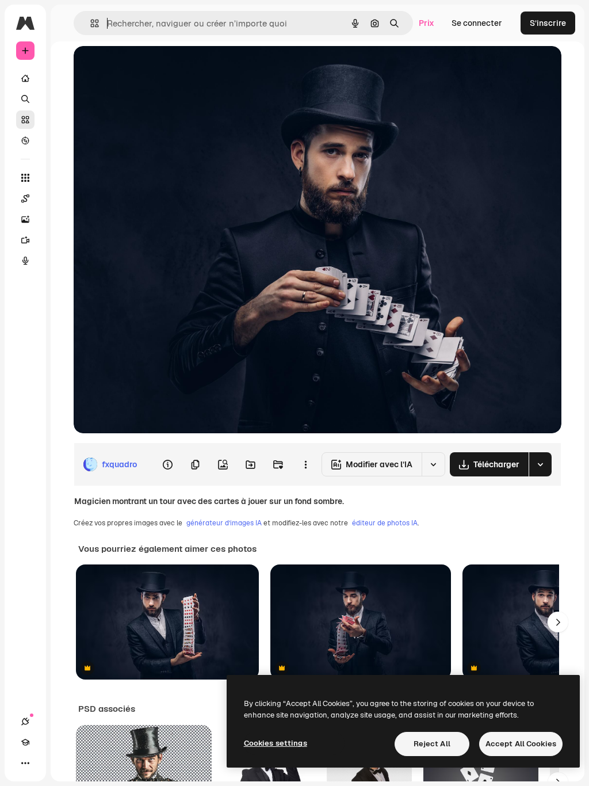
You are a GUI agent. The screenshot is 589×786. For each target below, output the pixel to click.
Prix (426, 23)
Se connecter (477, 23)
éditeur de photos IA (385, 523)
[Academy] (25, 742)
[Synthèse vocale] (25, 260)
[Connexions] (25, 721)
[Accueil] (25, 78)
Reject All (432, 744)
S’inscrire (548, 23)
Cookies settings (275, 743)
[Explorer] (25, 140)
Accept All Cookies (520, 744)
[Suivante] (558, 622)
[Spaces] (25, 198)
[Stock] (25, 119)
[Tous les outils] (25, 178)
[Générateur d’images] (25, 219)
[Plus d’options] (305, 464)
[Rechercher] (25, 99)
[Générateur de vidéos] (25, 240)
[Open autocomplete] (90, 23)
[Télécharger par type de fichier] (540, 464)
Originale (149, 67)
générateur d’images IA (224, 523)
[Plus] (25, 763)
